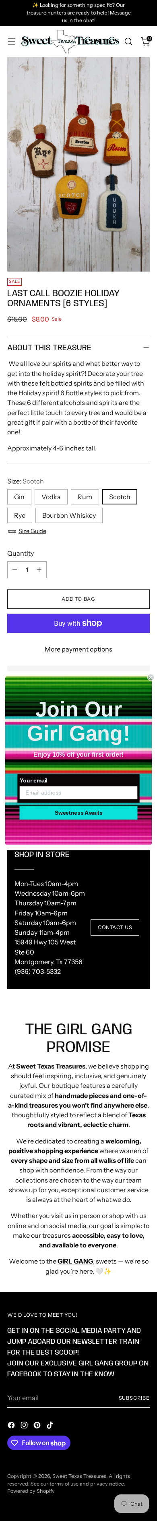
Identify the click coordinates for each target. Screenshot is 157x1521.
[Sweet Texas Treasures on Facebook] (12, 1426)
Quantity (20, 553)
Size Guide (32, 531)
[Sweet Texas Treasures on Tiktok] (51, 1426)
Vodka (51, 497)
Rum (85, 497)
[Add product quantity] (39, 570)
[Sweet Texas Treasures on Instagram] (25, 1426)
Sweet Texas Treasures (79, 1476)
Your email (34, 781)
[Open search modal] (128, 41)
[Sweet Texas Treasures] (70, 41)
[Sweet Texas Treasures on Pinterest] (38, 1426)
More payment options (78, 649)
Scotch (119, 497)
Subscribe (134, 1398)
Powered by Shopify (31, 1491)
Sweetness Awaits (79, 812)
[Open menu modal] (11, 41)
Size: (25, 481)
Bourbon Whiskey (69, 515)
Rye (19, 515)
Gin (19, 497)
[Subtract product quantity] (15, 570)
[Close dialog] (150, 677)
